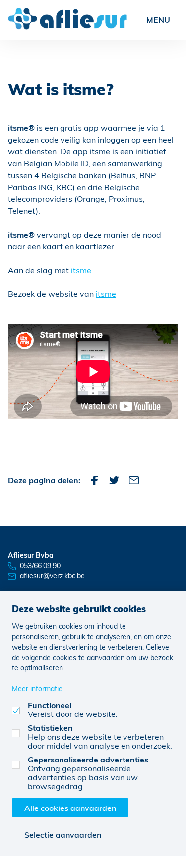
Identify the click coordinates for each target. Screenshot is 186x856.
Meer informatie (37, 688)
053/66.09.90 (40, 565)
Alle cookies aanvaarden (70, 808)
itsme (81, 270)
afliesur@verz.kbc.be (52, 575)
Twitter (114, 480)
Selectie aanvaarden (62, 834)
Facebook (94, 480)
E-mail (134, 480)
